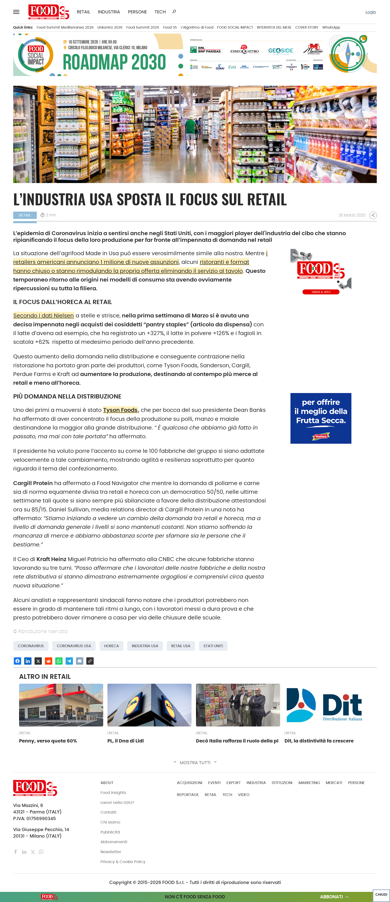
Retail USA (180, 645)
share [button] (373, 215)
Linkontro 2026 (110, 27)
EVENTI (214, 782)
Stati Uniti (213, 645)
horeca (111, 645)
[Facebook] (16, 851)
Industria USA (145, 645)
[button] (17, 12)
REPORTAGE (188, 794)
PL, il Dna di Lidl (125, 741)
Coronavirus (31, 645)
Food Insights (113, 792)
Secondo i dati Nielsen (43, 315)
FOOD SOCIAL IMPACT (235, 27)
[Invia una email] (79, 661)
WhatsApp (331, 27)
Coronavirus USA (74, 645)
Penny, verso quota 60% (48, 741)
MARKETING (309, 782)
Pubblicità (110, 832)
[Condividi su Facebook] (17, 661)
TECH (160, 12)
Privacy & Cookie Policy (123, 862)
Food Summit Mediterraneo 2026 (65, 27)
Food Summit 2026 (142, 27)
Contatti (108, 812)
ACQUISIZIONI (189, 782)
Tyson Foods (120, 410)
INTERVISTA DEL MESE (274, 27)
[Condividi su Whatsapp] (59, 661)
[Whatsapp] (41, 851)
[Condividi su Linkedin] (27, 661)
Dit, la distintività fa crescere (319, 741)
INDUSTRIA (109, 12)
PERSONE (137, 12)
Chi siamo (110, 822)
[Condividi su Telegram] (69, 661)
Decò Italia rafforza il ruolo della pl (237, 741)
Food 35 (170, 27)
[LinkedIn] (25, 851)
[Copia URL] (90, 661)
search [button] (174, 11)
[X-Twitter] (33, 851)
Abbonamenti (114, 842)
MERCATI (334, 782)
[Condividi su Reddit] (48, 661)
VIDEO (243, 794)
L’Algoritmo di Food (197, 27)
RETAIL (83, 12)
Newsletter (111, 852)
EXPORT (233, 782)
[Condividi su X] (38, 661)
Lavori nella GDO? (117, 802)
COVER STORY (306, 27)
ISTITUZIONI (282, 782)
